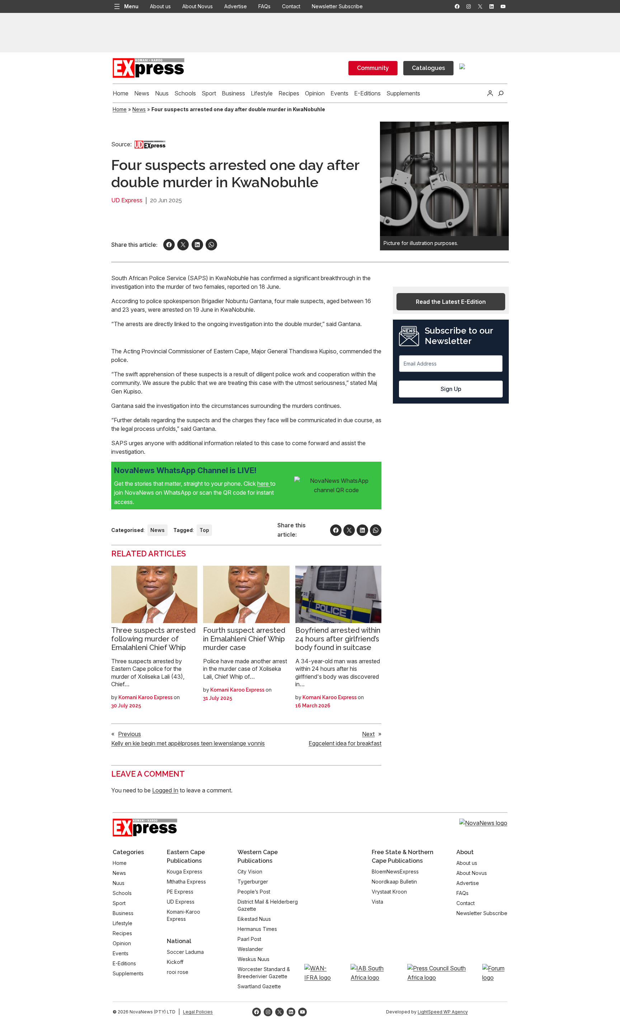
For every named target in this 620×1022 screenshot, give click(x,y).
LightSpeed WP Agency (443, 1011)
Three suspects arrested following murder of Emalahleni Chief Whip (153, 639)
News (139, 109)
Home (120, 109)
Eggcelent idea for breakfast (345, 743)
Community (373, 68)
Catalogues (428, 68)
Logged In (165, 790)
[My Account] (490, 93)
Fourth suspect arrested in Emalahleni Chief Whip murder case (244, 639)
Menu (131, 6)
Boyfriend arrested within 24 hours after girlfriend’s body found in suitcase (337, 639)
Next (368, 734)
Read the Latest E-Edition (451, 301)
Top (204, 530)
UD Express (126, 200)
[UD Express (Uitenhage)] (150, 144)
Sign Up (451, 388)
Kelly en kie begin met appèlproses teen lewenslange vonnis (188, 743)
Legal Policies (198, 1011)
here (263, 483)
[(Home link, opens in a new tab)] (145, 828)
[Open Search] (500, 93)
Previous (129, 734)
